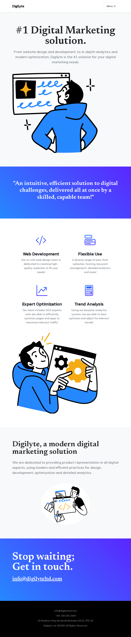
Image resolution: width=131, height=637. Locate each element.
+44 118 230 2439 (66, 615)
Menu (110, 6)
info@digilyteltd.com (37, 579)
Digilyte (18, 6)
